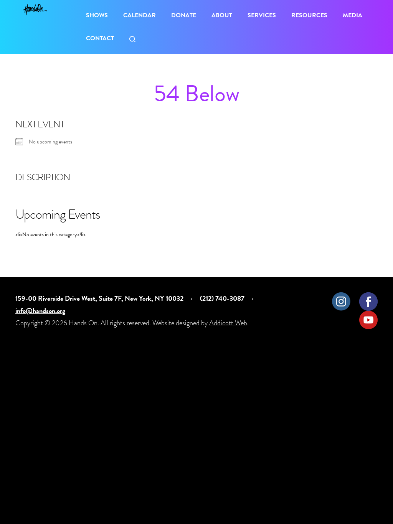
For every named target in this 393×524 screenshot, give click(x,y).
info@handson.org (40, 310)
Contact (100, 38)
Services (262, 15)
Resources (309, 15)
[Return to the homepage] (35, 9)
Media (352, 15)
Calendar (139, 15)
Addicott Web (228, 323)
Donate (183, 15)
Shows (97, 15)
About (221, 15)
